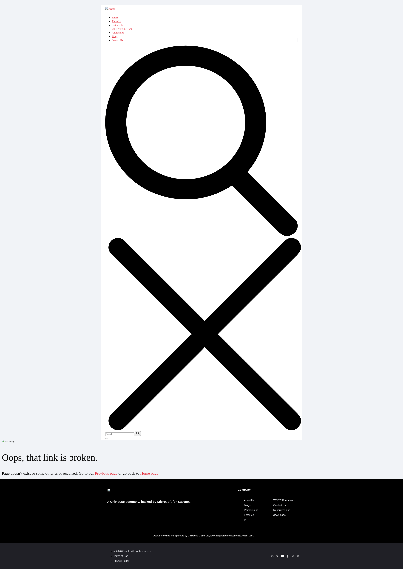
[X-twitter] (277, 556)
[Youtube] (282, 556)
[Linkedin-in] (272, 556)
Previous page (106, 473)
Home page (149, 473)
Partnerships (118, 32)
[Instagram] (293, 556)
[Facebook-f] (287, 556)
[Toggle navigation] (106, 438)
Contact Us (117, 40)
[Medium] (298, 556)
